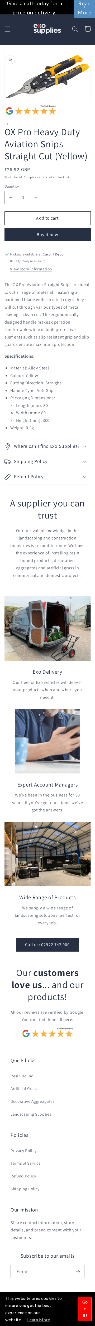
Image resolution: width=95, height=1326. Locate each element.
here (67, 1019)
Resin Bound (22, 1075)
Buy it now (48, 234)
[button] (7, 29)
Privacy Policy (23, 1150)
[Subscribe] (78, 1272)
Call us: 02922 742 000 (47, 944)
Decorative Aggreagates (33, 1101)
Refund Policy (23, 1175)
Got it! (85, 1309)
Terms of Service (26, 1163)
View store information (31, 268)
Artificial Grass (24, 1088)
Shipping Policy (25, 1188)
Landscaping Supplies (31, 1114)
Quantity (11, 186)
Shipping (30, 177)
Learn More (38, 1319)
